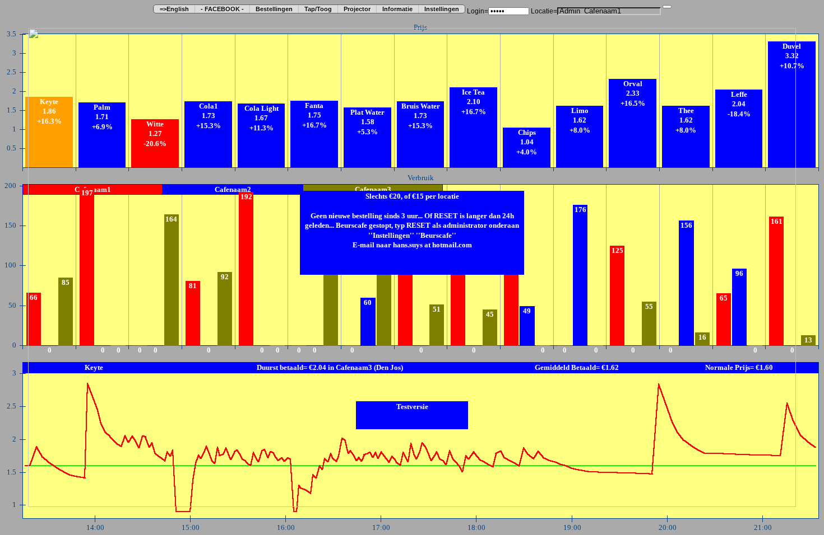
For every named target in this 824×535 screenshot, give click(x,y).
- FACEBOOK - (222, 9)
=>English (174, 9)
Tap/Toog (318, 9)
